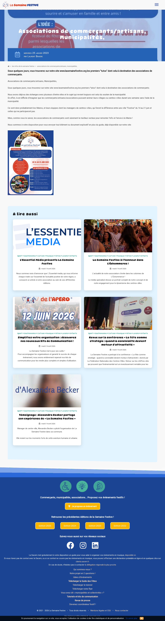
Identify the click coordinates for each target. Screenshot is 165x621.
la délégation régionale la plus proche (100, 565)
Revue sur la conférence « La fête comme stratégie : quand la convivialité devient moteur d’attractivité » (118, 341)
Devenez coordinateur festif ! (82, 604)
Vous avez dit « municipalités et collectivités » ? (82, 592)
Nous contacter (121, 611)
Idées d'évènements (82, 577)
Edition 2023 (95, 525)
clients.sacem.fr (82, 562)
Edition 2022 (120, 525)
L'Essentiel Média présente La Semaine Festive (47, 261)
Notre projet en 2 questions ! (82, 573)
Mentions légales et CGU (100, 611)
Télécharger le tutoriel (82, 585)
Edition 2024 (70, 525)
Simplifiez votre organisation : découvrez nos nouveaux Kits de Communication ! (47, 339)
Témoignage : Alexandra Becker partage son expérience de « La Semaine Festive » (47, 416)
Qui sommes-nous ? (82, 569)
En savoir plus (131, 618)
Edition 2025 (45, 525)
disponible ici (130, 555)
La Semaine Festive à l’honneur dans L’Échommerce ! (118, 261)
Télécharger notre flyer (82, 589)
